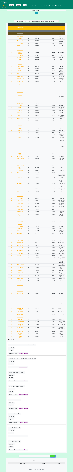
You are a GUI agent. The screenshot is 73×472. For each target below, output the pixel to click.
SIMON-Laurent (20, 272)
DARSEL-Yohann (20, 242)
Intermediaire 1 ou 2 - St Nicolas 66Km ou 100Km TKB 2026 (22, 344)
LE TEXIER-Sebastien (20, 151)
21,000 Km (11, 433)
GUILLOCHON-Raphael (20, 300)
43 (11, 132)
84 (11, 240)
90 (11, 255)
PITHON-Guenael (20, 250)
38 (11, 120)
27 (11, 92)
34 (11, 110)
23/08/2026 (11, 402)
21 (11, 76)
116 (11, 327)
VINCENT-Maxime (20, 278)
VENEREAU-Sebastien (20, 255)
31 (11, 103)
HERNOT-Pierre (20, 203)
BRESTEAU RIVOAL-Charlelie (20, 143)
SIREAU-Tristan (20, 240)
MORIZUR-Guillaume (20, 27)
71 (11, 206)
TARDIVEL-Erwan (20, 55)
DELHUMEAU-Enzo (20, 179)
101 (11, 285)
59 (11, 174)
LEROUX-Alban (20, 47)
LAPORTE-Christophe (20, 158)
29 (11, 98)
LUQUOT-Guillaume (20, 118)
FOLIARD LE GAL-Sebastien (20, 309)
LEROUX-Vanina (20, 209)
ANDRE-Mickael (20, 107)
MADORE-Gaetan (20, 230)
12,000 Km (11, 405)
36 (11, 115)
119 (11, 336)
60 (11, 177)
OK (52, 456)
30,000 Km (11, 446)
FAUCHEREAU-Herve (20, 112)
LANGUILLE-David (20, 196)
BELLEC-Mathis (20, 170)
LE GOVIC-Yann (20, 43)
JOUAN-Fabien (20, 128)
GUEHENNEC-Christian (20, 337)
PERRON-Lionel (20, 148)
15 (11, 61)
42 (11, 130)
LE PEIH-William (20, 103)
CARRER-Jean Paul (20, 200)
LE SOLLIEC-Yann (20, 293)
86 (11, 245)
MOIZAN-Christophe (20, 206)
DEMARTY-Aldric (20, 319)
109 (11, 308)
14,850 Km (11, 377)
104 (11, 293)
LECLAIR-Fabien (20, 285)
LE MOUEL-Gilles (20, 92)
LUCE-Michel (20, 177)
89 (11, 253)
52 (11, 156)
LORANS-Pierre (20, 280)
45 (11, 137)
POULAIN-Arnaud (20, 327)
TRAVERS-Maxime (20, 50)
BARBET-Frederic (20, 226)
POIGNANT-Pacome (20, 36)
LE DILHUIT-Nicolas (20, 174)
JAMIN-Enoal (20, 68)
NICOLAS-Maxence (20, 120)
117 (11, 331)
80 (11, 230)
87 (11, 247)
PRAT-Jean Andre (20, 245)
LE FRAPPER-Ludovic (20, 126)
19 (11, 70)
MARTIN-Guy (20, 235)
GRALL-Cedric (20, 297)
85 (11, 242)
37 (11, 118)
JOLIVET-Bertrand (20, 145)
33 (11, 107)
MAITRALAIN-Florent (20, 215)
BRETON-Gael (20, 224)
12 (11, 55)
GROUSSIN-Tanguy (20, 73)
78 (11, 226)
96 (11, 272)
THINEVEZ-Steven (20, 139)
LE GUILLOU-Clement (20, 168)
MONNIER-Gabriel (20, 219)
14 (11, 59)
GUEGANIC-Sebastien (20, 165)
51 (11, 153)
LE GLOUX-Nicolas (20, 267)
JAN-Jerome (20, 95)
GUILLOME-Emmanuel (20, 53)
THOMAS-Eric (20, 228)
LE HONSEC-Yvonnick (20, 303)
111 (11, 314)
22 (11, 78)
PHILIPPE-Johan (20, 30)
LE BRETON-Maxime (20, 188)
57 (11, 170)
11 (11, 52)
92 (11, 260)
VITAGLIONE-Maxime (20, 84)
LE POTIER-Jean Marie (20, 34)
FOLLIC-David (20, 105)
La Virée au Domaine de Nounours (16, 372)
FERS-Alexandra (20, 311)
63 (11, 185)
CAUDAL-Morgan (20, 275)
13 (11, 57)
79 (11, 228)
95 (11, 270)
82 (11, 235)
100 (11, 282)
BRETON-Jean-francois (20, 334)
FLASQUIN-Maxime (20, 238)
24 (11, 83)
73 (11, 211)
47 (11, 142)
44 (11, 134)
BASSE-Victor (20, 59)
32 (11, 105)
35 (11, 112)
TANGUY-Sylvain (20, 76)
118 (11, 333)
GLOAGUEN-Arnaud (20, 183)
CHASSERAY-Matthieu (20, 87)
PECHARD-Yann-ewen (20, 321)
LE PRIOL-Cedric (20, 81)
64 (11, 188)
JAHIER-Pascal (20, 132)
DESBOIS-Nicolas (20, 45)
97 (11, 275)
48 (11, 145)
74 (11, 214)
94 (11, 267)
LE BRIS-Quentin (20, 156)
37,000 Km (11, 364)
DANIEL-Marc (20, 185)
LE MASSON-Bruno (20, 233)
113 (11, 319)
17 (11, 66)
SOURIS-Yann (20, 110)
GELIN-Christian (20, 221)
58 (11, 172)
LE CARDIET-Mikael (20, 130)
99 (11, 280)
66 (11, 193)
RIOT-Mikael (20, 163)
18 (11, 68)
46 (11, 139)
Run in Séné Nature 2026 (14, 400)
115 (11, 324)
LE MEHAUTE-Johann (20, 154)
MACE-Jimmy (20, 61)
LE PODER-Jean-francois (20, 258)
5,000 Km (11, 419)
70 (11, 203)
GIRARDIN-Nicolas (20, 331)
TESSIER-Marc (20, 198)
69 (11, 200)
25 (11, 86)
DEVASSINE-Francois (20, 66)
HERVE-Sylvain (20, 134)
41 (11, 128)
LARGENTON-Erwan (20, 40)
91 (11, 257)
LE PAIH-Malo (20, 38)
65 (11, 191)
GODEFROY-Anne (20, 247)
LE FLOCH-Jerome (20, 314)
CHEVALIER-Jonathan (20, 264)
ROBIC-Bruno (20, 270)
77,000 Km (11, 350)
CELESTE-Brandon (20, 282)
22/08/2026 (11, 375)
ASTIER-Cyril (20, 64)
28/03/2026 (11, 347)
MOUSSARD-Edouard (20, 78)
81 (11, 233)
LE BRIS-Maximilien (20, 57)
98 (11, 278)
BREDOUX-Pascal (20, 317)
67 (11, 196)
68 (11, 198)
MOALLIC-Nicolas (20, 89)
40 (11, 125)
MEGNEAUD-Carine (20, 122)
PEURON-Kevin (20, 260)
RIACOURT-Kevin (20, 193)
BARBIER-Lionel (20, 211)
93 (11, 264)
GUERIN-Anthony (20, 291)
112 (11, 317)
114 (11, 321)
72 (11, 209)
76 (11, 221)
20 (11, 73)
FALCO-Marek (20, 137)
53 (11, 158)
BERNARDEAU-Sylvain (20, 288)
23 (11, 81)
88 (11, 250)
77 (11, 224)
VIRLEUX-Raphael (20, 98)
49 (11, 148)
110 (11, 311)
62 (11, 183)
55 (11, 165)
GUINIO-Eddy (20, 101)
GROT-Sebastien (20, 115)
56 (11, 167)
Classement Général (13, 353)
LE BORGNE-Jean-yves (20, 325)
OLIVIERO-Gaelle (20, 253)
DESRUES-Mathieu (20, 172)
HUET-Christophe (20, 191)
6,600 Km (11, 391)
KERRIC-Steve (20, 70)
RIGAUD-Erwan (20, 306)
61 (11, 179)
